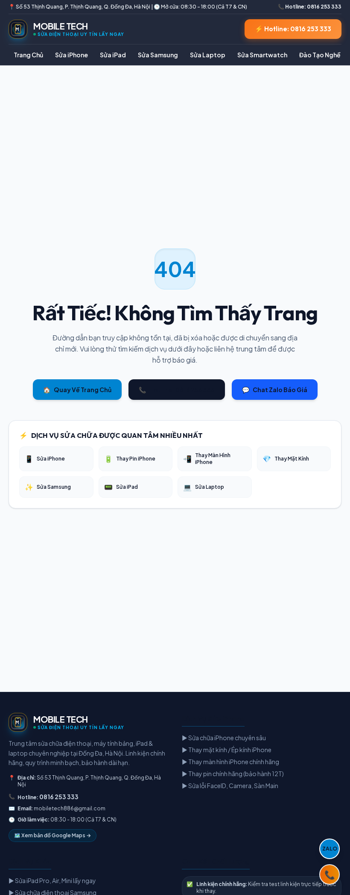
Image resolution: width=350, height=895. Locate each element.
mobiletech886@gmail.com (69, 808)
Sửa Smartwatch (262, 55)
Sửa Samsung (158, 55)
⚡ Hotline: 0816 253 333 (293, 29)
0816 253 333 (59, 796)
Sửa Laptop (207, 55)
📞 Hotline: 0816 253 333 (309, 6)
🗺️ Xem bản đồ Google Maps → (52, 835)
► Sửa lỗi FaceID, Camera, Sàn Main (230, 785)
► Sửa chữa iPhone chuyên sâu (224, 737)
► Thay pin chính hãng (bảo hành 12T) (233, 773)
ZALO (329, 848)
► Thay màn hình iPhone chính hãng (230, 761)
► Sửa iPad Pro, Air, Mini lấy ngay (52, 880)
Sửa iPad (113, 55)
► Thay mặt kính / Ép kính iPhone (226, 749)
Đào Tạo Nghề (320, 55)
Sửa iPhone (71, 55)
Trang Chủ (28, 55)
